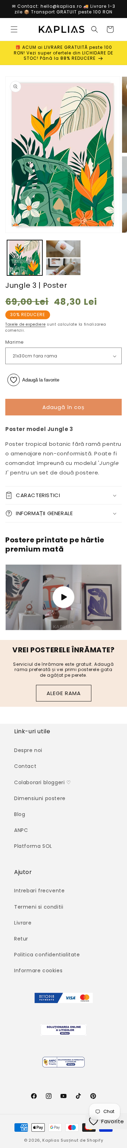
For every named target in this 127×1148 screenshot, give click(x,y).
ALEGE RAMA (64, 693)
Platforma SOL (33, 846)
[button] (14, 29)
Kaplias (50, 1140)
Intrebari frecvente (39, 890)
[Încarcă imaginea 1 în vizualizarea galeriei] (24, 257)
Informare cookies (38, 970)
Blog (19, 814)
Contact (25, 766)
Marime (14, 342)
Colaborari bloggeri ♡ (42, 782)
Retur (21, 938)
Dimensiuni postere (40, 798)
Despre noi (28, 750)
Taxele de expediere (25, 324)
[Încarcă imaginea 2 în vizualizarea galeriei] (63, 257)
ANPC (21, 830)
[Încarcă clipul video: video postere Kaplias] (63, 597)
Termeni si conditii (38, 906)
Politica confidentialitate (47, 954)
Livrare (22, 922)
